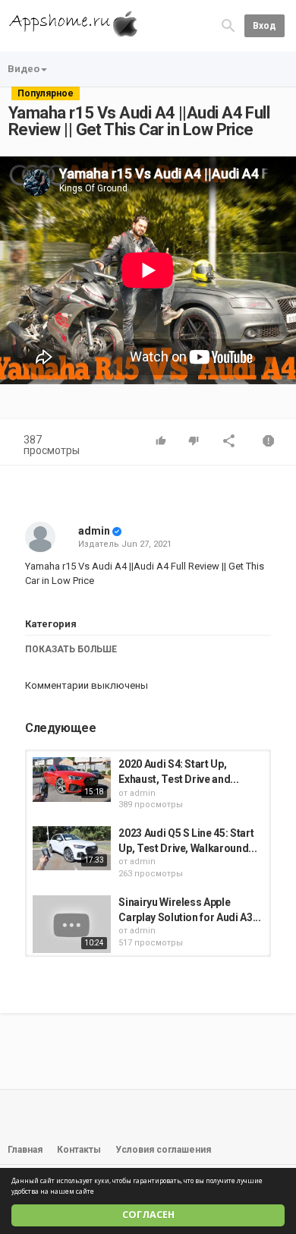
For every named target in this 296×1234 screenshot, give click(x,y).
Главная (25, 1149)
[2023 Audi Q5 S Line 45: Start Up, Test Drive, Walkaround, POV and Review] (72, 848)
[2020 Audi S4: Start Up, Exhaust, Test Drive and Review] (72, 779)
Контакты (79, 1149)
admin (94, 531)
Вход (264, 26)
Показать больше (71, 649)
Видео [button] (23, 68)
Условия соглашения (163, 1149)
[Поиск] (228, 25)
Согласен (148, 1214)
